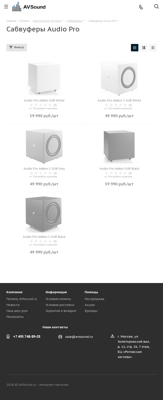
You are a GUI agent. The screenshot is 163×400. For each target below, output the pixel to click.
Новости (13, 305)
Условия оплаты (58, 299)
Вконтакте (121, 385)
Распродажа (94, 299)
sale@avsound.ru (79, 337)
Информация (56, 292)
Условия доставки (60, 305)
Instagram (143, 385)
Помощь (91, 292)
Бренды (91, 311)
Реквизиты (15, 317)
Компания (14, 292)
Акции (90, 305)
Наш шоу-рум (17, 311)
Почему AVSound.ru (21, 299)
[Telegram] (148, 7)
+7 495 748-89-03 (26, 336)
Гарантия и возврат (61, 311)
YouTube (153, 385)
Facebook (132, 385)
